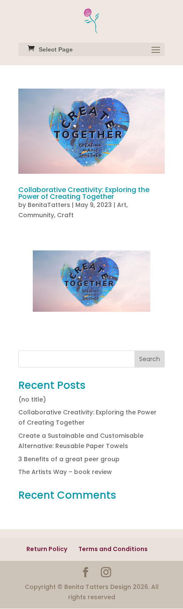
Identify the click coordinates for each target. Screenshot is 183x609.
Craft (65, 215)
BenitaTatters (49, 205)
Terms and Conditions (113, 549)
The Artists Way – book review (65, 472)
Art (121, 205)
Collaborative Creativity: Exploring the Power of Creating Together (83, 193)
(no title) (32, 399)
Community (36, 215)
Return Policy (46, 549)
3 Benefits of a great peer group (69, 459)
